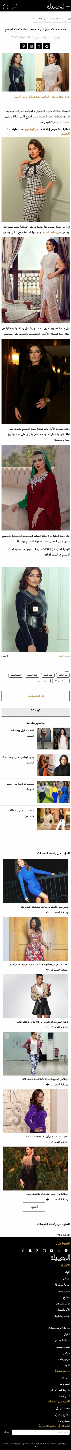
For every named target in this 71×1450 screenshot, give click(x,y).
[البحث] (14, 6)
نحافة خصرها (49, 232)
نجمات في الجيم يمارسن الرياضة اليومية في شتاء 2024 (44, 1079)
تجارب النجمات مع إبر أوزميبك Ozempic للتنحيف (46, 1137)
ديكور (66, 1353)
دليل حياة (64, 1290)
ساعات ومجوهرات (59, 1327)
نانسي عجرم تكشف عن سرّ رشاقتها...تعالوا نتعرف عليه (44, 907)
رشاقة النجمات (39, 18)
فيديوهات (64, 1359)
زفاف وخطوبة (62, 1315)
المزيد (34, 1207)
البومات (65, 1365)
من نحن (65, 1377)
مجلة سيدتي (63, 1408)
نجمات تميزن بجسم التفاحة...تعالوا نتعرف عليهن (47, 1194)
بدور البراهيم (63, 675)
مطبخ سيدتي (62, 1414)
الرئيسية (68, 18)
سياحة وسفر (62, 1340)
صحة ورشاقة (55, 18)
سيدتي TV (64, 1420)
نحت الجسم (48, 675)
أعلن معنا (64, 1396)
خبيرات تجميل (43, 680)
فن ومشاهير (63, 1303)
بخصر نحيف (62, 122)
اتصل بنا (65, 1383)
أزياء (67, 1272)
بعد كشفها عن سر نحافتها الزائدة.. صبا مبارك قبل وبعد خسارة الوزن (38, 964)
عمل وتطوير (63, 1346)
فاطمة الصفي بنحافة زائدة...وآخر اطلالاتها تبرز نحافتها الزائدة (42, 1022)
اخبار (67, 1334)
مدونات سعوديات (61, 680)
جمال (66, 1278)
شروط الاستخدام (60, 1390)
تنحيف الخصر (16, 675)
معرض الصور (64, 656)
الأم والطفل (63, 1309)
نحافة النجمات (32, 675)
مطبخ (66, 1297)
